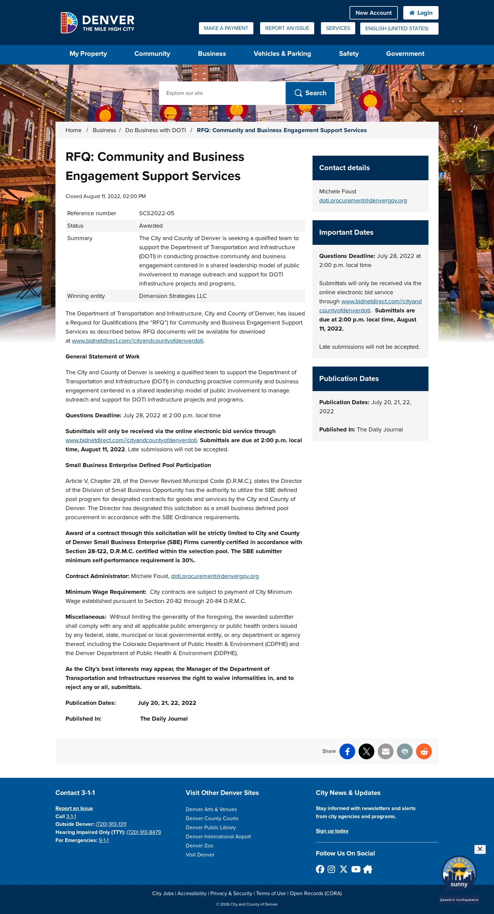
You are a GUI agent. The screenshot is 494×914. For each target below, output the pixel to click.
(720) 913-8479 (144, 832)
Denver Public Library (211, 828)
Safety (349, 53)
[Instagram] (331, 869)
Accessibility (192, 893)
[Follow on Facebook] (320, 869)
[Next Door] (367, 869)
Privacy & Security (231, 893)
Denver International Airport (218, 837)
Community (152, 53)
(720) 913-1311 (111, 824)
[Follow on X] (343, 869)
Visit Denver (200, 855)
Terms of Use (271, 893)
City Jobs (163, 893)
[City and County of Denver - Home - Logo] (97, 22)
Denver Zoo (199, 846)
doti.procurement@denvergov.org (215, 576)
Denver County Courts (212, 818)
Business (212, 53)
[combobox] (399, 29)
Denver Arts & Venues (211, 809)
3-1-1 (71, 816)
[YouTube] (355, 869)
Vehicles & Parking (282, 53)
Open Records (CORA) (316, 893)
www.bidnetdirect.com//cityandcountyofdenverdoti (137, 340)
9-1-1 (104, 840)
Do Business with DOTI (156, 130)
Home (74, 130)
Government (405, 53)
